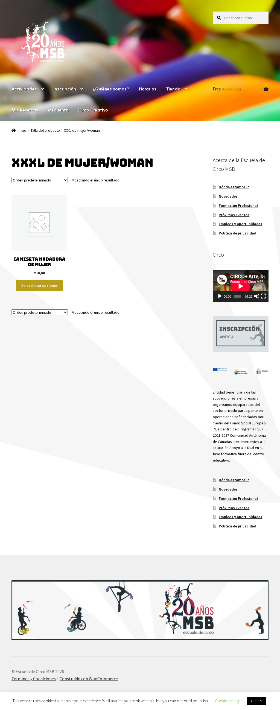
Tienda (173, 89)
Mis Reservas (24, 110)
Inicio (22, 130)
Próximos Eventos (234, 214)
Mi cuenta (58, 110)
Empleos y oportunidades (240, 223)
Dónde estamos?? (234, 186)
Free (227, 89)
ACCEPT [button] (256, 701)
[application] (241, 286)
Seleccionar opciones (39, 285)
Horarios (147, 89)
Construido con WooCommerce (89, 678)
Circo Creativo (93, 110)
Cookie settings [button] (227, 700)
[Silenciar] (256, 296)
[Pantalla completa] (263, 296)
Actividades (24, 89)
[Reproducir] (220, 296)
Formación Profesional (238, 205)
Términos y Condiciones (33, 678)
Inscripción (65, 89)
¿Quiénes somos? (111, 89)
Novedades (228, 196)
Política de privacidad (237, 233)
